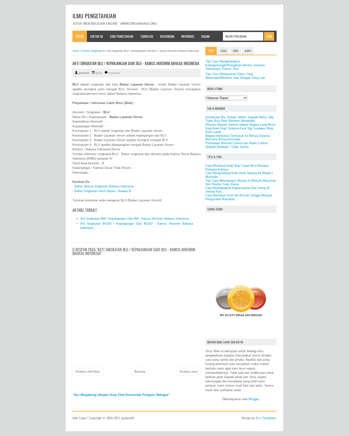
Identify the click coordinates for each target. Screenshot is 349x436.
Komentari (114, 72)
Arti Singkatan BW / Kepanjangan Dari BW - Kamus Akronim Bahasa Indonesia (134, 218)
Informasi (187, 36)
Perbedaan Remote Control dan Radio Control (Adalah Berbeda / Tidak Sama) (236, 145)
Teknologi (146, 36)
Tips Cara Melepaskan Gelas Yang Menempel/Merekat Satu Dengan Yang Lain (235, 76)
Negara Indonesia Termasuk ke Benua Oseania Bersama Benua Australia (237, 137)
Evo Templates (266, 418)
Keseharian (167, 36)
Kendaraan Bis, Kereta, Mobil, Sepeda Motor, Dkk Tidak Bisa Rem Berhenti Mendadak (239, 119)
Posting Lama (189, 371)
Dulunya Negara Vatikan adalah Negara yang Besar (240, 124)
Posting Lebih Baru (87, 371)
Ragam (205, 36)
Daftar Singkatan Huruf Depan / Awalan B (102, 191)
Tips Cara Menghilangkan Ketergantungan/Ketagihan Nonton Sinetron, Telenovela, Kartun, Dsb (235, 65)
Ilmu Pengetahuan (121, 36)
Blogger (254, 399)
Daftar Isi (96, 36)
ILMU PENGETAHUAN (94, 15)
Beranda (140, 371)
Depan (79, 36)
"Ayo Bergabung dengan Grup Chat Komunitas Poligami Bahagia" (121, 395)
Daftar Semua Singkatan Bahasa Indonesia (104, 186)
